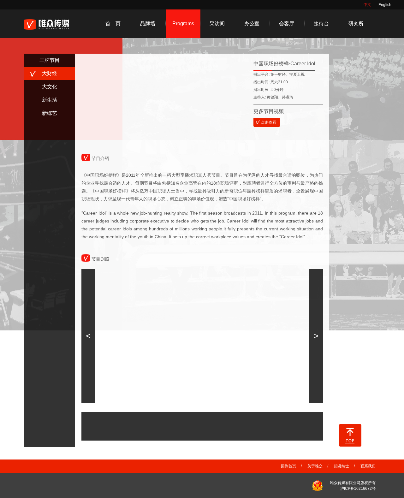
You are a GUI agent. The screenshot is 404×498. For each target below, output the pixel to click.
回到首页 (288, 466)
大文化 (49, 86)
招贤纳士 (341, 466)
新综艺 (49, 113)
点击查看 (268, 122)
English (384, 5)
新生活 (49, 100)
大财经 (49, 73)
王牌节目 (49, 60)
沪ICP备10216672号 (358, 488)
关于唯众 (315, 466)
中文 (367, 5)
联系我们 (368, 466)
